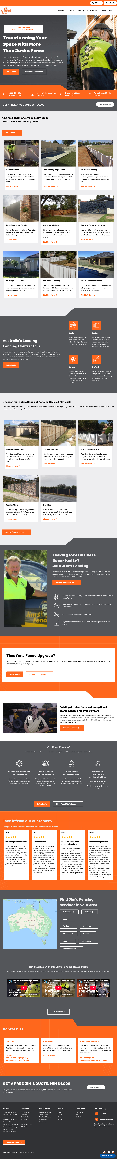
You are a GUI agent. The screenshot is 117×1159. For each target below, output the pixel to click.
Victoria (23, 1122)
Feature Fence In (8, 1124)
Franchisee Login (12, 1142)
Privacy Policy (29, 1152)
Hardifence (42, 1122)
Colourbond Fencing (45, 1112)
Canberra (87, 926)
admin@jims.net (49, 1055)
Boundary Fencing (8, 1117)
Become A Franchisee (34, 72)
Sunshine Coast (69, 949)
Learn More (103, 104)
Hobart (86, 934)
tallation (15, 1124)
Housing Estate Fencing (10, 1127)
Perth (65, 919)
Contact (78, 1117)
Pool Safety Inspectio (9, 1114)
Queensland (24, 1114)
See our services (70, 728)
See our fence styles (37, 674)
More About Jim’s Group (66, 804)
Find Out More (12, 186)
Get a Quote (110, 3)
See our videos (56, 1012)
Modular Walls (43, 1119)
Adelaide (66, 926)
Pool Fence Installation (9, 1132)
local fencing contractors (47, 63)
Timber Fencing (43, 1114)
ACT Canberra (25, 1127)
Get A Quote (11, 72)
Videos (60, 1117)
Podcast (60, 1119)
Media (59, 1112)
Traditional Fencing (45, 1117)
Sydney (88, 912)
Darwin (66, 941)
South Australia (25, 1117)
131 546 (103, 1114)
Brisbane (66, 934)
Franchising (79, 1112)
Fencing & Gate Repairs (10, 1112)
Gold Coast (86, 941)
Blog (77, 1114)
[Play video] (30, 718)
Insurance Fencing (8, 1129)
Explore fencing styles (14, 532)
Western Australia (26, 1124)
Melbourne (67, 912)
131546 (97, 3)
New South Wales (26, 1112)
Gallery (60, 1114)
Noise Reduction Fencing (10, 1119)
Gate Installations (8, 1122)
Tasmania (24, 1119)
